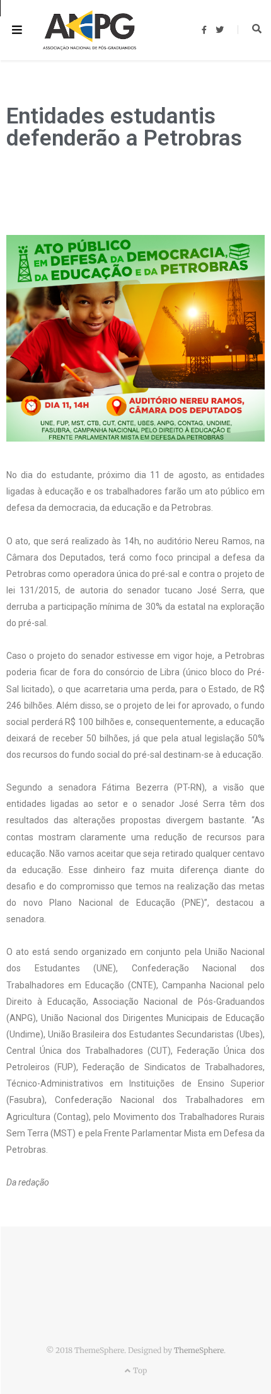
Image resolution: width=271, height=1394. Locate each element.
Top (138, 1370)
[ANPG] (89, 30)
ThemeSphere (199, 1350)
